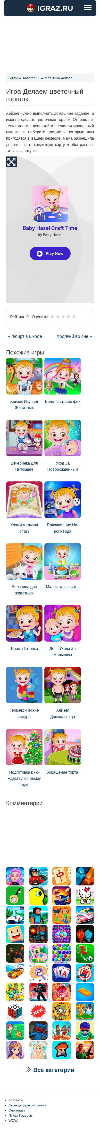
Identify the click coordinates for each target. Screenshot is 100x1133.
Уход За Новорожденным (62, 466)
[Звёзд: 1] (52, 316)
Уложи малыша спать (24, 528)
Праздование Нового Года (62, 528)
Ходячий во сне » (74, 336)
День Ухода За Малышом (63, 651)
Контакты (15, 1100)
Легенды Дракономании (27, 1105)
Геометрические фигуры (24, 713)
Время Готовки (24, 648)
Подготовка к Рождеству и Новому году (24, 778)
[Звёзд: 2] (57, 316)
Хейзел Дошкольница (62, 713)
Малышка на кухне (63, 587)
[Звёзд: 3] (63, 316)
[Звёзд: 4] (68, 316)
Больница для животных (24, 590)
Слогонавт (16, 1110)
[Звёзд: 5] (73, 316)
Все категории (53, 1070)
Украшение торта (62, 772)
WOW (12, 1121)
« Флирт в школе (25, 336)
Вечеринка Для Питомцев (24, 466)
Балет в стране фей (63, 401)
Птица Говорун (20, 1115)
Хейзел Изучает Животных (24, 404)
